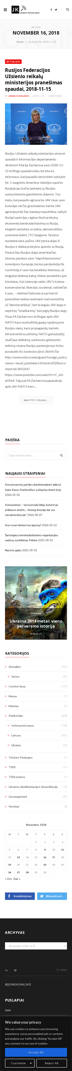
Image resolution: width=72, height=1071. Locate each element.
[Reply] (6, 970)
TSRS (12, 767)
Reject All (51, 1063)
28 (27, 872)
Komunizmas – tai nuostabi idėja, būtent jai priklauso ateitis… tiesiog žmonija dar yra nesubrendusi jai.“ (31, 510)
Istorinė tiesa (17, 686)
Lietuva (16, 735)
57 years (61, 970)
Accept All (36, 1052)
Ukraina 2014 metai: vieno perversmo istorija (36, 623)
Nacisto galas (13, 550)
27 (18, 872)
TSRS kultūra (17, 777)
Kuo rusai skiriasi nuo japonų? (23, 525)
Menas (13, 696)
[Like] (15, 970)
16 (44, 857)
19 (9, 864)
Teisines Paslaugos (21, 757)
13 (18, 857)
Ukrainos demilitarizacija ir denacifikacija (33, 786)
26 (9, 872)
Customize (18, 1063)
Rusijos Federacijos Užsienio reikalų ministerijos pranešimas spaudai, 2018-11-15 (33, 79)
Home (20, 42)
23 (44, 864)
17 (53, 857)
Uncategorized (18, 796)
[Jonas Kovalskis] (25, 9)
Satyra (15, 676)
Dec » (17, 878)
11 (62, 849)
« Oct (8, 878)
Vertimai (14, 806)
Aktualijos (13, 61)
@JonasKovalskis (18, 984)
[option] (36, 603)
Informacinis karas (22, 725)
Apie (8, 1010)
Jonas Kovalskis (19, 95)
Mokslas (14, 706)
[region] (36, 1043)
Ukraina (36, 613)
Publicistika (16, 715)
